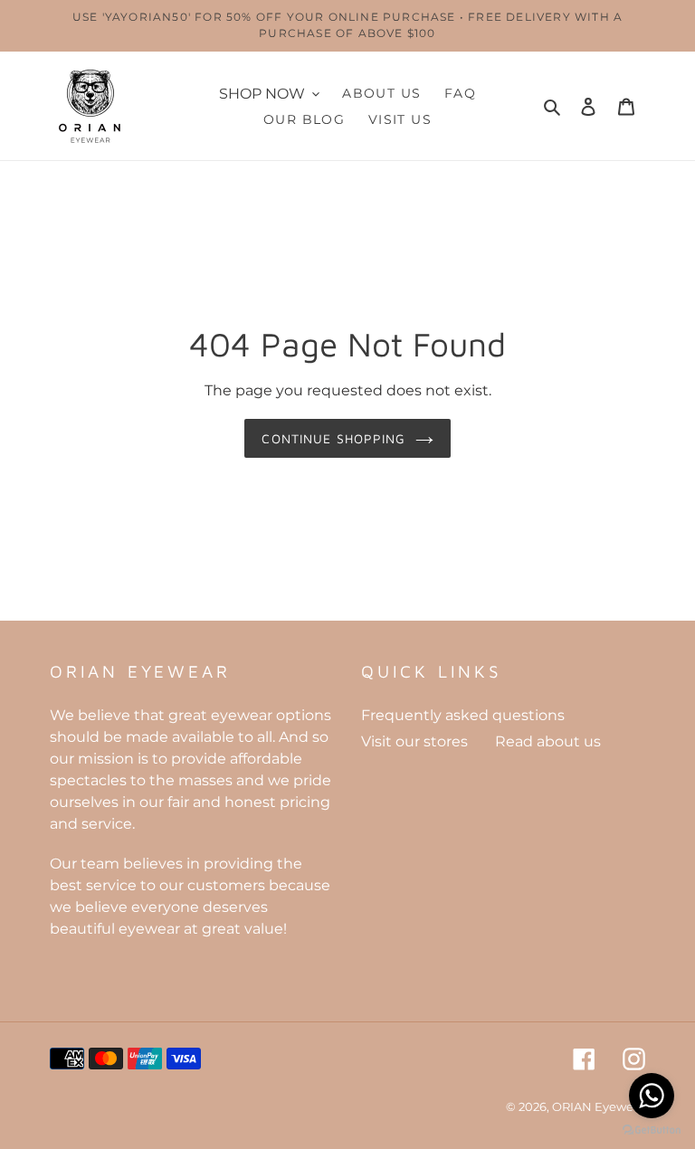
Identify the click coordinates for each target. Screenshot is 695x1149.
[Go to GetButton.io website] (652, 1130)
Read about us (548, 741)
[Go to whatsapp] (651, 1095)
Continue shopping (333, 438)
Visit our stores (414, 741)
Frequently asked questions (463, 715)
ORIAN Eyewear (598, 1106)
